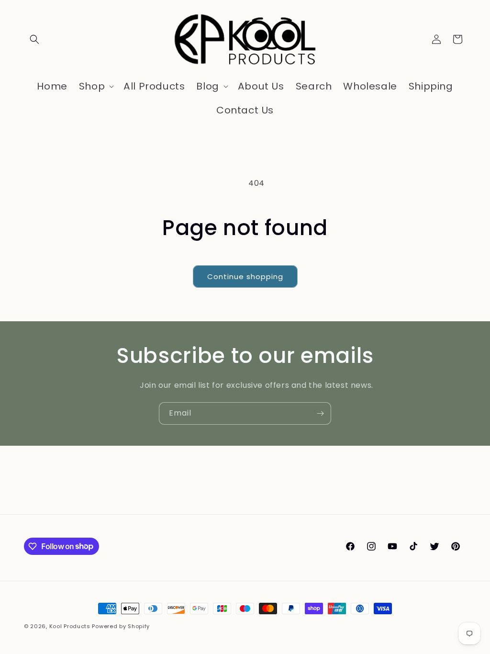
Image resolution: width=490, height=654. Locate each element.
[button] (34, 39)
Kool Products (69, 626)
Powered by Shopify (121, 626)
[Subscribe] (320, 413)
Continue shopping (245, 276)
